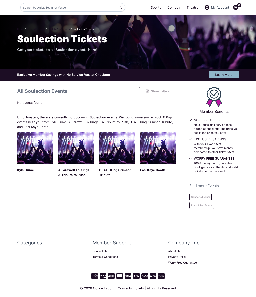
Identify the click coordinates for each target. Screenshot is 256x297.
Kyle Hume (59, 122)
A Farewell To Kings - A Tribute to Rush (98, 122)
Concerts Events (200, 196)
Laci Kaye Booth (36, 127)
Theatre (192, 7)
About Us (174, 251)
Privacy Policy (177, 256)
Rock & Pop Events (201, 205)
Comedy (173, 7)
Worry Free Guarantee (182, 262)
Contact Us (100, 251)
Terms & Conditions (105, 256)
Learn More (223, 75)
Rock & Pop (163, 117)
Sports (156, 7)
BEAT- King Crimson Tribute (151, 122)
